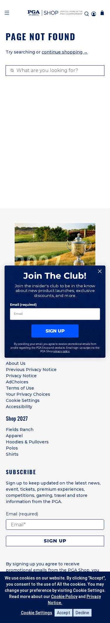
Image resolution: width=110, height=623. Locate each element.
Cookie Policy (64, 596)
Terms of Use (20, 388)
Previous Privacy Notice (31, 369)
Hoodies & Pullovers (27, 442)
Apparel (14, 435)
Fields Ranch (19, 429)
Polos (12, 448)
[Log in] (93, 14)
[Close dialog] (100, 271)
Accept (63, 612)
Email (22, 514)
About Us (16, 363)
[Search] (86, 14)
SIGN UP (55, 330)
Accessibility (19, 406)
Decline (82, 612)
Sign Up (55, 541)
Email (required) (23, 305)
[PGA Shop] (55, 14)
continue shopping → (65, 52)
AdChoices (17, 382)
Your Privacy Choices (28, 394)
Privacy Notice (21, 375)
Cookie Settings (23, 400)
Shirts (12, 454)
